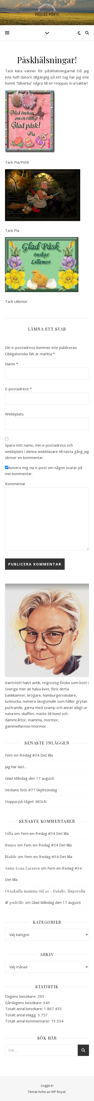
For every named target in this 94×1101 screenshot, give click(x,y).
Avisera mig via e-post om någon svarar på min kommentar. (43, 470)
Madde (11, 856)
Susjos (10, 845)
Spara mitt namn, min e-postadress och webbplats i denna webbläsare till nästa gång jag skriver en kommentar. (47, 451)
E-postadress (18, 388)
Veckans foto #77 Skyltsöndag (31, 789)
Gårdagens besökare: (24, 1002)
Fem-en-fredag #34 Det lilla (29, 755)
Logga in (47, 1085)
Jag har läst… (16, 766)
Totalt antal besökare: (24, 1008)
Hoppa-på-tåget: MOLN (25, 801)
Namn (11, 363)
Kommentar (15, 483)
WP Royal (58, 1091)
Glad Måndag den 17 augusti (29, 778)
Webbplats (14, 413)
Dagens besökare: (21, 996)
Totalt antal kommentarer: (28, 1020)
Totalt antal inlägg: (21, 1014)
